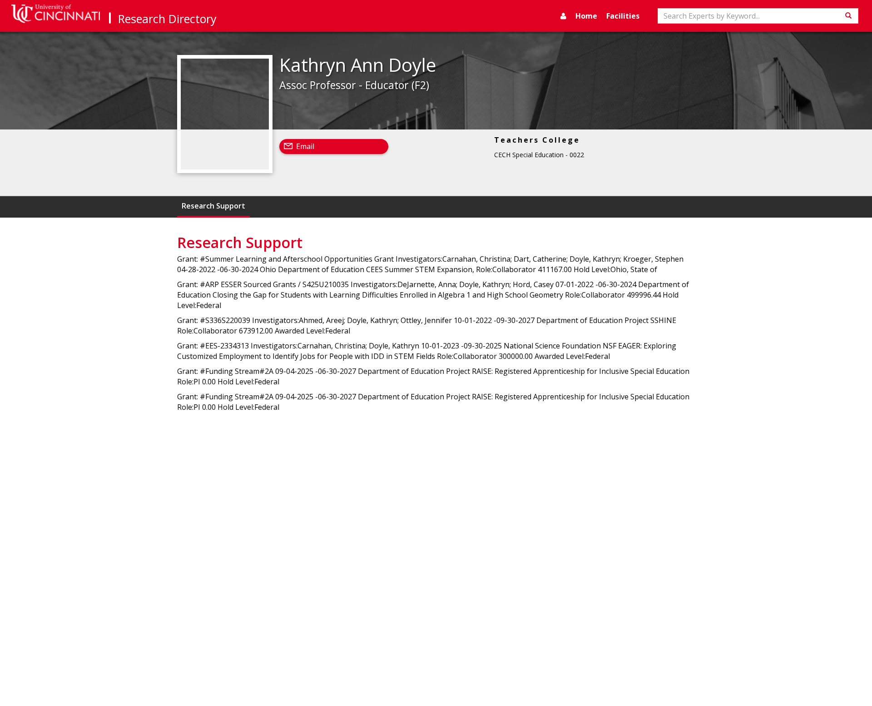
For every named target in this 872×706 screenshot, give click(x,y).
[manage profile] (563, 16)
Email (305, 146)
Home (586, 16)
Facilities (622, 16)
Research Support (213, 206)
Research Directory (167, 18)
